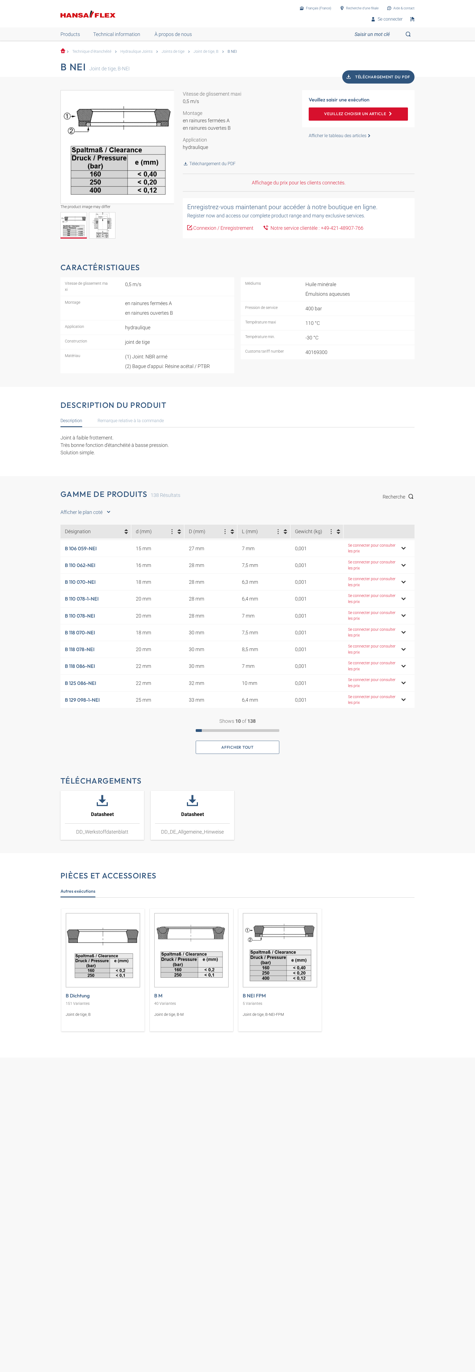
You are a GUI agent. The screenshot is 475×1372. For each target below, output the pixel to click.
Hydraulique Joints (136, 51)
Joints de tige (173, 51)
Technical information (116, 34)
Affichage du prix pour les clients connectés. (299, 183)
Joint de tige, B (206, 51)
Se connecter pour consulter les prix (372, 548)
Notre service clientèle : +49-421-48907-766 (315, 228)
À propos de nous (173, 34)
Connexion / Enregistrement (223, 228)
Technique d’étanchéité (91, 51)
